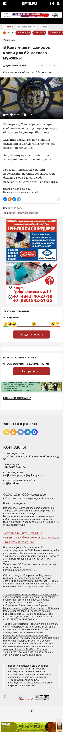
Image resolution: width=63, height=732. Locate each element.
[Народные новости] (52, 3)
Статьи (43, 27)
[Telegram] (19, 199)
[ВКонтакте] (5, 199)
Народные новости (26, 27)
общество (9, 213)
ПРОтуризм (39, 32)
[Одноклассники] (10, 199)
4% (10, 324)
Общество (9, 40)
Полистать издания (14, 503)
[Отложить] (25, 114)
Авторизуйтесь (31, 371)
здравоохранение (28, 213)
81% (34, 324)
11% (14, 324)
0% (5, 324)
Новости (8, 27)
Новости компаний (17, 397)
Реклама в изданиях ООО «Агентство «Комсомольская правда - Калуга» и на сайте (31, 537)
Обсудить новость (31, 334)
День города (23, 32)
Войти (58, 3)
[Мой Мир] (14, 199)
